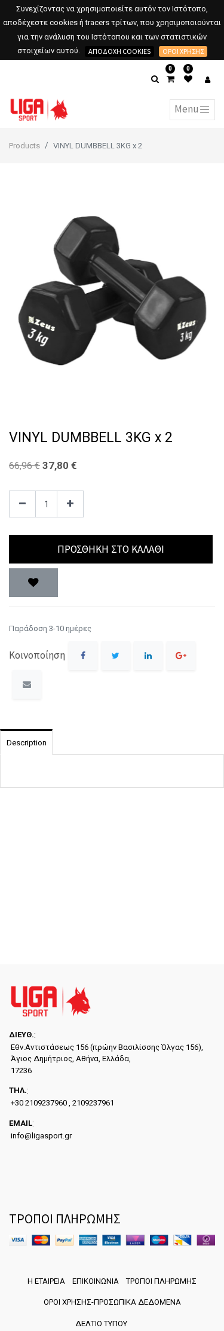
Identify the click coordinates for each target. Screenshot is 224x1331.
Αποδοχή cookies (119, 51)
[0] (170, 79)
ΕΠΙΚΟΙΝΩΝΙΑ (95, 1281)
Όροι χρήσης (183, 51)
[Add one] (70, 504)
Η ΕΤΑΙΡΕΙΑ (46, 1281)
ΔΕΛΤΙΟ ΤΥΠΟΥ (101, 1323)
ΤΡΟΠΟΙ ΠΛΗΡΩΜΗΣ (161, 1281)
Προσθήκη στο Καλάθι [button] (110, 549)
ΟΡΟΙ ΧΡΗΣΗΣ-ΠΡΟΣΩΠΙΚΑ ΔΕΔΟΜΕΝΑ (112, 1302)
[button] (33, 582)
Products (24, 145)
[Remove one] (22, 504)
